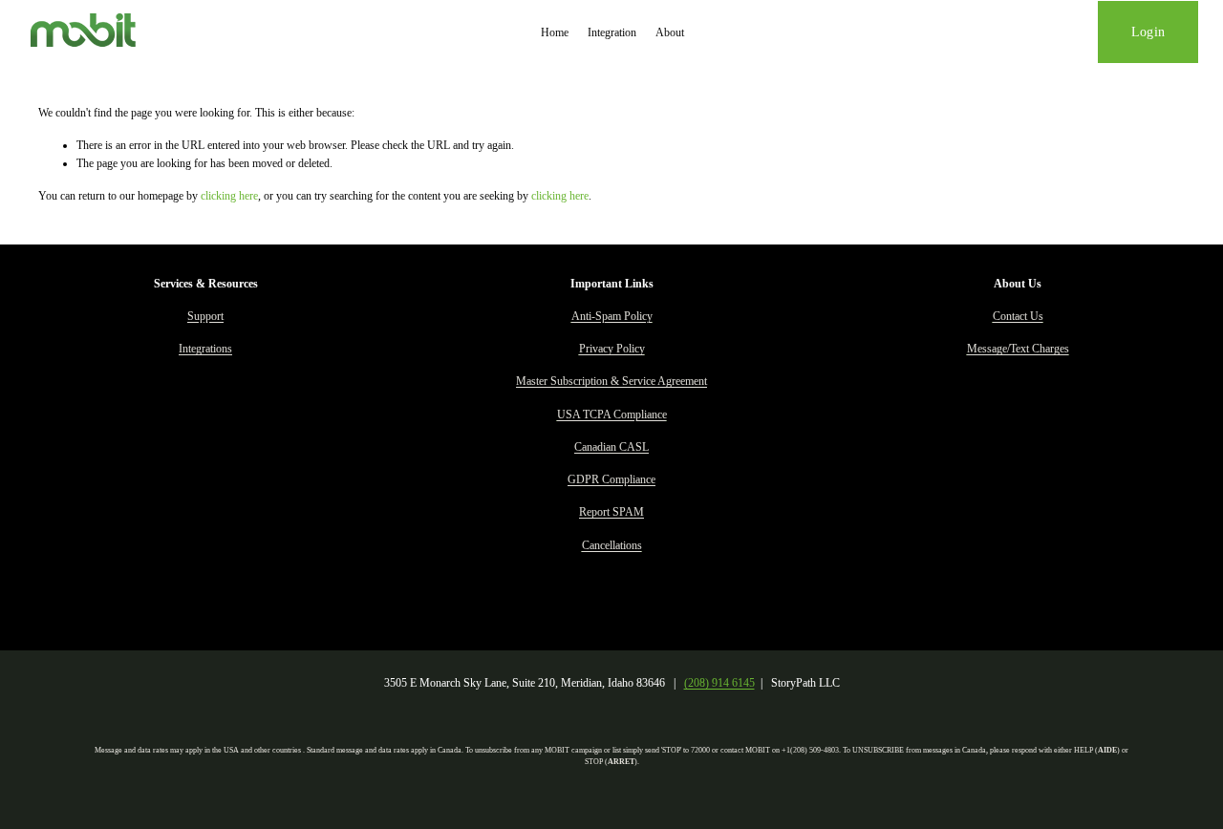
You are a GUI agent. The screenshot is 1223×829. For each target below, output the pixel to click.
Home (555, 32)
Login (1148, 31)
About (669, 32)
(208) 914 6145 (719, 683)
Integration (612, 32)
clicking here (229, 195)
